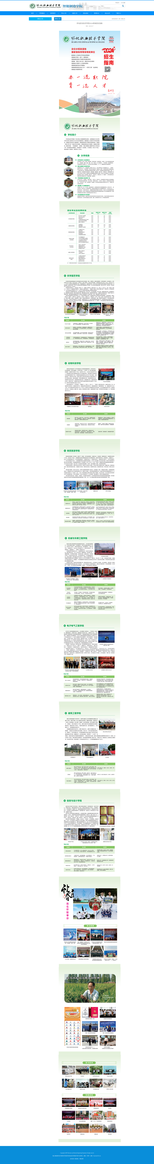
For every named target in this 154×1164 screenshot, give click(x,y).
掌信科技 (77, 1158)
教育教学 (53, 13)
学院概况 (42, 13)
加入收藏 (123, 2)
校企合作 (107, 13)
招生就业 (85, 13)
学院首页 (117, 2)
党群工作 (74, 13)
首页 (32, 13)
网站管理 (81, 1158)
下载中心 (118, 13)
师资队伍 (96, 13)
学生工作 (63, 13)
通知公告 (40, 19)
